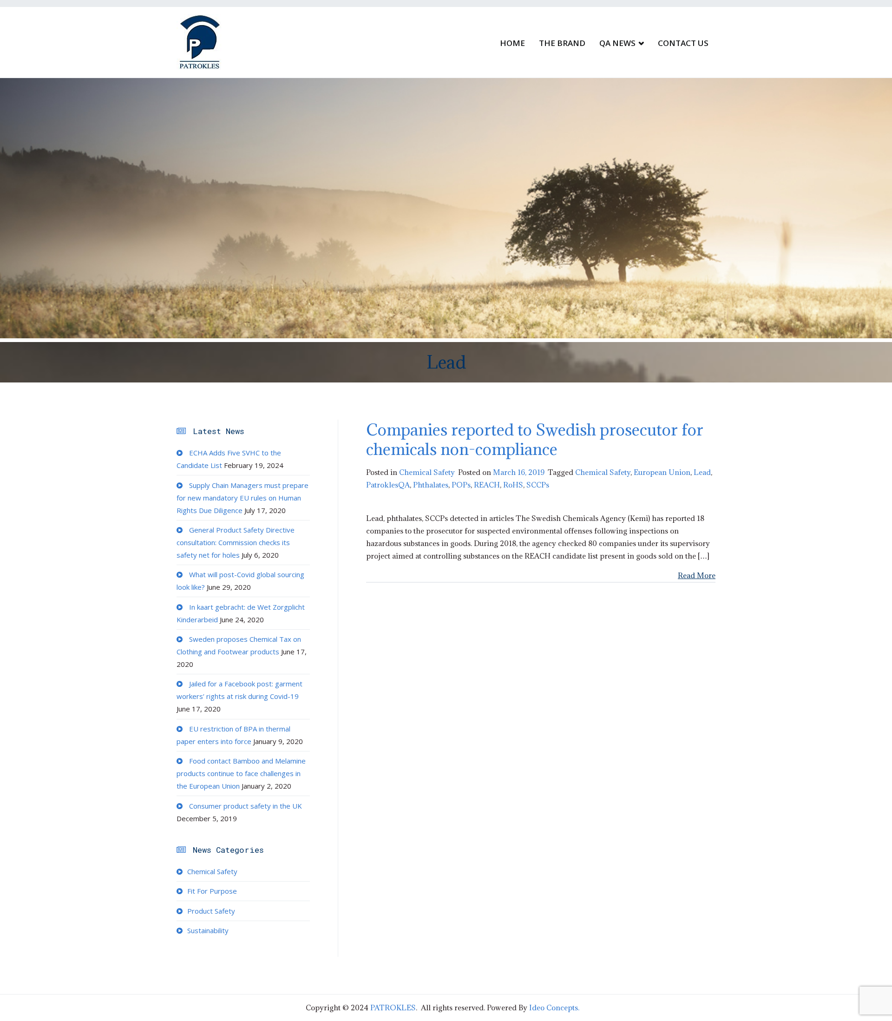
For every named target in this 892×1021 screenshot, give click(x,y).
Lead (702, 472)
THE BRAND (562, 43)
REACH (487, 484)
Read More (696, 575)
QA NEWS (617, 43)
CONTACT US (683, 43)
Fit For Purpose (212, 891)
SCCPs (537, 484)
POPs (461, 484)
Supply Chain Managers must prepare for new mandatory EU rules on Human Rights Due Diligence (242, 498)
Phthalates (430, 484)
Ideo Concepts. (554, 1007)
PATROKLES (393, 1007)
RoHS (513, 484)
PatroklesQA (388, 484)
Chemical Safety (427, 472)
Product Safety (211, 911)
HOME (512, 43)
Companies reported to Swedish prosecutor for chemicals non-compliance (534, 439)
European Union (662, 472)
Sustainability (208, 930)
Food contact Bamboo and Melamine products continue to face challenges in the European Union (241, 773)
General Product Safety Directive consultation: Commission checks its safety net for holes (236, 542)
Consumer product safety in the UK (245, 805)
